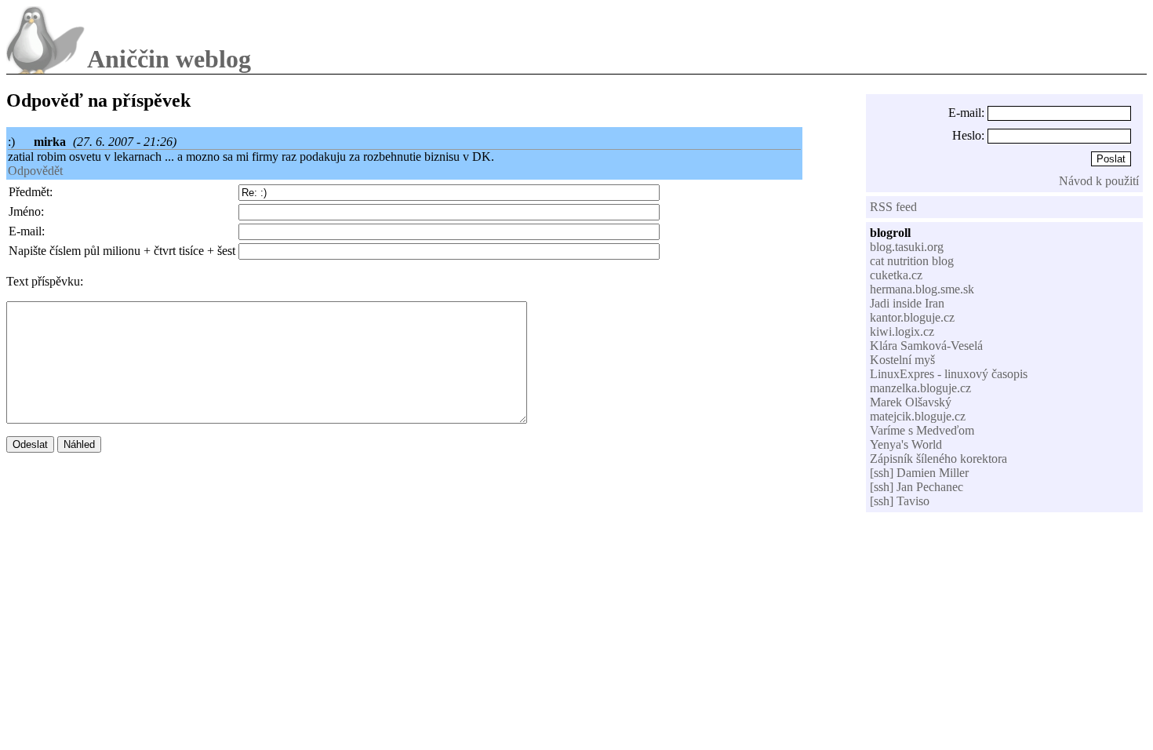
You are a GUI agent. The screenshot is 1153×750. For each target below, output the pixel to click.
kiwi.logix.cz (902, 331)
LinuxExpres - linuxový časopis (949, 373)
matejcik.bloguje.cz (918, 416)
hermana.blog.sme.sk (922, 289)
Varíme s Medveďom (922, 430)
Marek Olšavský (910, 402)
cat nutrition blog (912, 261)
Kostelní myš (902, 359)
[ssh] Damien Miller (919, 472)
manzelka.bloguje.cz (920, 388)
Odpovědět (35, 170)
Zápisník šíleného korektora (938, 458)
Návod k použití (1099, 181)
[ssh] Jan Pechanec (916, 486)
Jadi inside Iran (907, 303)
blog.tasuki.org (907, 246)
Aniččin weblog (169, 59)
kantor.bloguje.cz (912, 317)
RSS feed (893, 206)
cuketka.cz (896, 275)
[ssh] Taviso (899, 501)
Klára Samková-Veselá (926, 345)
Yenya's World (906, 444)
